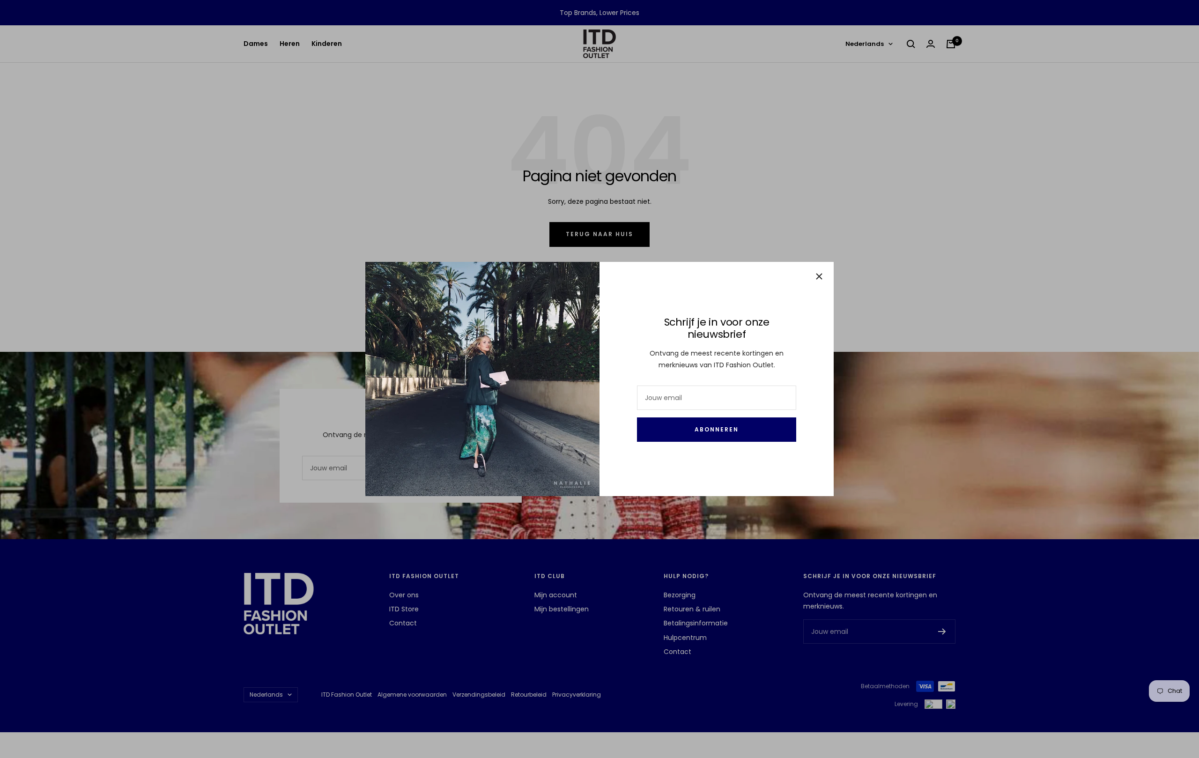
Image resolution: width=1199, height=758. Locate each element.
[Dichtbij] (819, 276)
